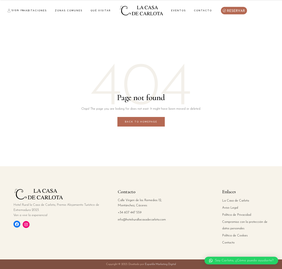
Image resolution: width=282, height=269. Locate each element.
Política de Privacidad (236, 214)
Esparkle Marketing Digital (160, 264)
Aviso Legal (230, 207)
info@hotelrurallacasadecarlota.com (142, 219)
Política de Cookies (235, 235)
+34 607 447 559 (130, 212)
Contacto (228, 242)
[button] (241, 260)
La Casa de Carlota (235, 200)
